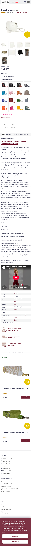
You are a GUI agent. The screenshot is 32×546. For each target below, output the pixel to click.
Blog (2, 511)
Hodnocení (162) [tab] (18, 134)
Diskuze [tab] (26, 134)
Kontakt (3, 506)
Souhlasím (15, 541)
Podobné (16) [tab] (9, 134)
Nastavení (15, 536)
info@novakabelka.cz (8, 458)
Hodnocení (3, 508)
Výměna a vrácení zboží (7, 483)
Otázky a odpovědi (5, 491)
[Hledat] (12, 1)
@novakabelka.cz (7, 473)
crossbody (23, 315)
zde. (3, 532)
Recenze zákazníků (6, 509)
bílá (15, 301)
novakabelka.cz (7, 468)
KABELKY (16, 293)
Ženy (15, 320)
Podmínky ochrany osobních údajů (9, 488)
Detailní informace (6, 117)
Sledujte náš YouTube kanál (10, 471)
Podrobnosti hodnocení (21, 12)
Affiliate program (5, 512)
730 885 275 (6, 463)
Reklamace (3, 485)
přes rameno (17, 315)
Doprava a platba (5, 481)
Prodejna (3, 504)
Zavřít (4, 122)
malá (15, 309)
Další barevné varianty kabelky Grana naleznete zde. (13, 142)
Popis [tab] (3, 134)
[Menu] (28, 2)
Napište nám (4, 489)
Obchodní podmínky (6, 486)
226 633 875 (6, 461)
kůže (15, 304)
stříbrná (16, 317)
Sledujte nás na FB (8, 466)
